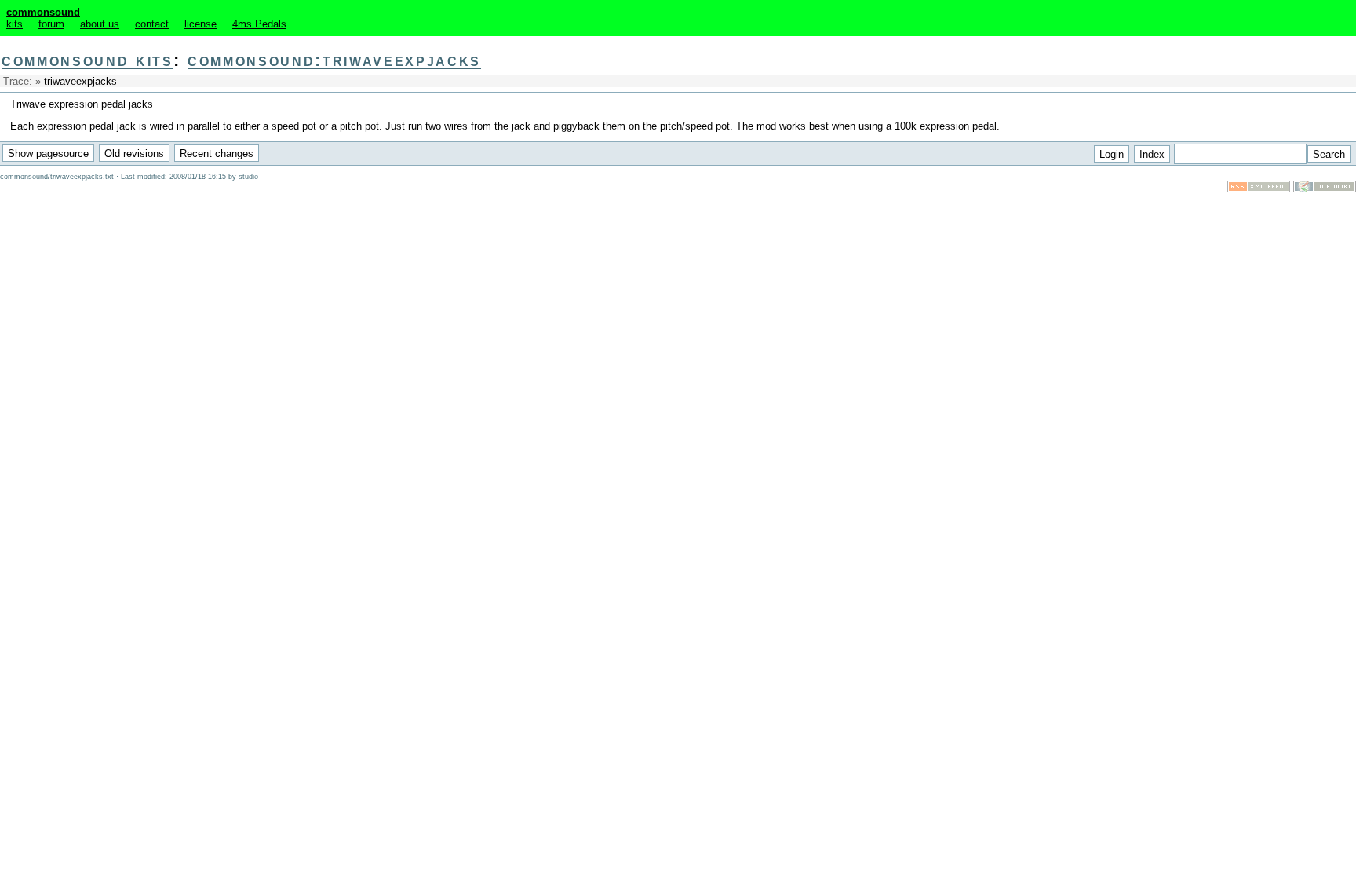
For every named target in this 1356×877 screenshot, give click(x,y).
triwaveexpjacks (80, 81)
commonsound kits (87, 60)
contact (152, 24)
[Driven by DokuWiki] (1324, 189)
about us (99, 24)
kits (14, 24)
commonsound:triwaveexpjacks (334, 60)
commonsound (43, 12)
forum (51, 24)
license (200, 24)
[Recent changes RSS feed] (1258, 189)
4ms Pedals (259, 24)
